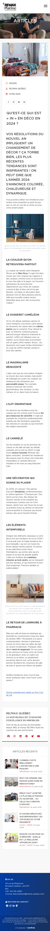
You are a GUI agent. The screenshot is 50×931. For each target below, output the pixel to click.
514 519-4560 (16, 891)
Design (13, 83)
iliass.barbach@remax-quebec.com (28, 894)
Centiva (30, 928)
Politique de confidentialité (14, 922)
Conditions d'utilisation (37, 922)
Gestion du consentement (25, 924)
